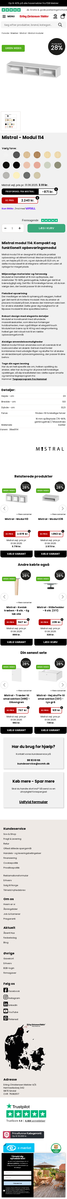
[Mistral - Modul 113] (16, 498)
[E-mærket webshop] (19, 1147)
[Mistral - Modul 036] (50, 498)
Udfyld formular (33, 802)
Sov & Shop (9, 834)
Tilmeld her (17, 1183)
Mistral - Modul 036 (50, 519)
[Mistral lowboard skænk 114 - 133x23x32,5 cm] (33, 73)
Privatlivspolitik (11, 867)
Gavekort (8, 958)
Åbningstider (10, 909)
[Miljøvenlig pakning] (55, 1147)
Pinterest (13, 1019)
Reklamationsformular (15, 875)
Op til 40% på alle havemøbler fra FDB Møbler (33, 3)
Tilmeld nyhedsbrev (14, 890)
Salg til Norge (10, 885)
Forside (5, 33)
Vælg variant (16, 554)
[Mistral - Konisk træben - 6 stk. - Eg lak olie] (16, 586)
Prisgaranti (9, 918)
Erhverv (7, 880)
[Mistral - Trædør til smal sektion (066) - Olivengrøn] (16, 675)
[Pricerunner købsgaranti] (23, 1134)
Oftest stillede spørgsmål (17, 848)
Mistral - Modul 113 (16, 519)
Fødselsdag (10, 937)
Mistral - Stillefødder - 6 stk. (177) (50, 609)
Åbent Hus (9, 933)
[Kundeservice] (55, 16)
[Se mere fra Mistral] (50, 448)
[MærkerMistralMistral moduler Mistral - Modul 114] (10, 121)
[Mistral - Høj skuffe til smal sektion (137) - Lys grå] (50, 675)
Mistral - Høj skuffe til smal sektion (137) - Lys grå (51, 699)
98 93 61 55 (33, 760)
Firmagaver (9, 972)
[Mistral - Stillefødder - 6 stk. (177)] (50, 586)
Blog (5, 942)
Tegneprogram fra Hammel (29, 379)
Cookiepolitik (10, 863)
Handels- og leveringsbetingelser (22, 853)
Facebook (14, 991)
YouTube (13, 1012)
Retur (6, 843)
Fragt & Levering (12, 838)
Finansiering (10, 858)
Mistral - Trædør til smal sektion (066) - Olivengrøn (16, 699)
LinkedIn (12, 1005)
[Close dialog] (64, 1154)
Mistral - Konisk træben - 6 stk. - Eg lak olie (16, 611)
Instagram (14, 998)
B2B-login (8, 968)
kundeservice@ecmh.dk (33, 763)
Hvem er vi (9, 904)
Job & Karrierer (11, 914)
